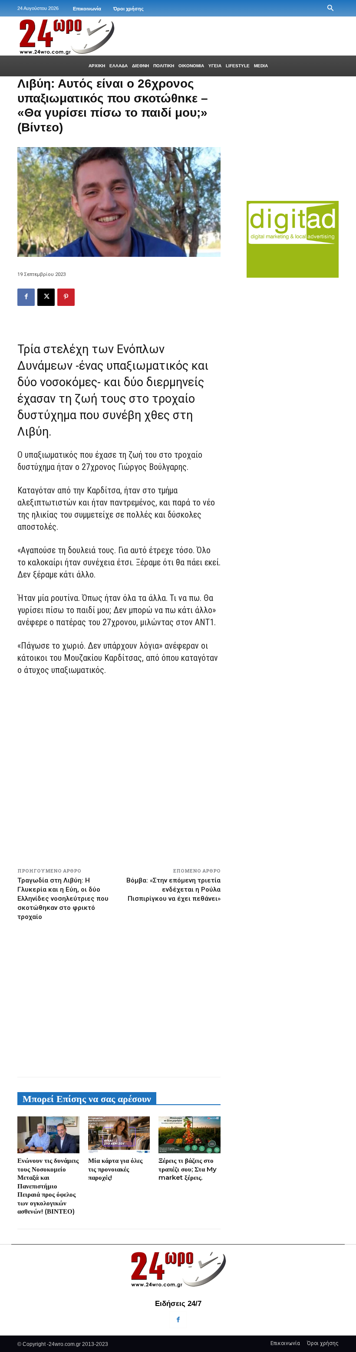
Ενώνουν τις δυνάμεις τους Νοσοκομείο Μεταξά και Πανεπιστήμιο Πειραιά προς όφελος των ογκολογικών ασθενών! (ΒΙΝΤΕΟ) (48, 1185)
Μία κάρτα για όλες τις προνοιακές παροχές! (115, 1168)
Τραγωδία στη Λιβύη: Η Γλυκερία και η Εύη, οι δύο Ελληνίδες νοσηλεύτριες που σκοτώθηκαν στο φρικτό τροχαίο (63, 898)
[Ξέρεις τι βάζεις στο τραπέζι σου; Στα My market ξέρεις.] (189, 1135)
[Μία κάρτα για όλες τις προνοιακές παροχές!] (119, 1135)
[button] (330, 8)
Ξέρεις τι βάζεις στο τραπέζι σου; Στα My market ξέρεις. (187, 1168)
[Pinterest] (66, 297)
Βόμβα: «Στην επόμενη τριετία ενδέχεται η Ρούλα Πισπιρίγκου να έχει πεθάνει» (173, 889)
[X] (46, 297)
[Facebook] (26, 297)
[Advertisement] (119, 995)
